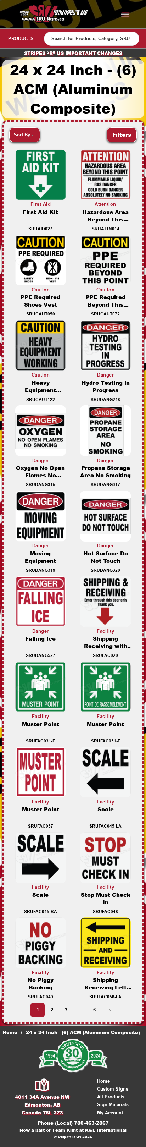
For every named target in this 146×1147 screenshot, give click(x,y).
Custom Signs (112, 1089)
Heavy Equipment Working (40, 390)
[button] (122, 134)
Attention (105, 204)
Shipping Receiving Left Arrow (105, 987)
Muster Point (40, 724)
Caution (41, 289)
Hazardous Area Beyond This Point (105, 219)
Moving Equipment (40, 557)
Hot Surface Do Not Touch (105, 557)
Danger (105, 375)
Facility (105, 631)
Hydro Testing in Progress (106, 386)
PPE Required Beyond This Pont (105, 304)
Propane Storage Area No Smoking (105, 471)
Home (9, 1032)
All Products (110, 1096)
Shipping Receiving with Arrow (105, 646)
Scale (105, 809)
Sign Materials (113, 1104)
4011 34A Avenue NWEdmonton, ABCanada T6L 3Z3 (42, 1105)
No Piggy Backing (41, 983)
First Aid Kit (40, 212)
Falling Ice (40, 638)
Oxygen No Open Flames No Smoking (40, 475)
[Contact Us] (42, 1085)
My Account (110, 1112)
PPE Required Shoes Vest (40, 300)
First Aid (40, 204)
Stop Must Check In (105, 898)
